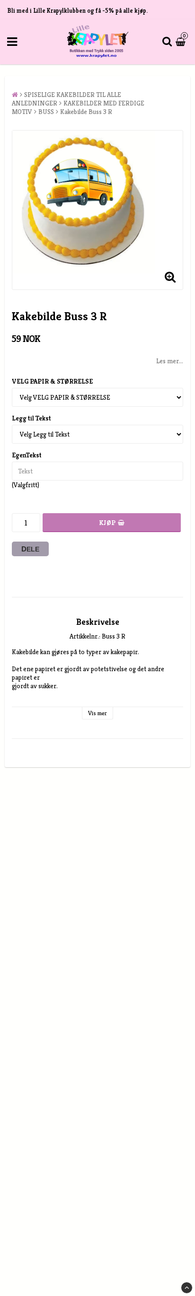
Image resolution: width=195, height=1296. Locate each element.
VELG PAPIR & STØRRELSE (52, 381)
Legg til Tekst (31, 418)
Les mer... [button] (169, 361)
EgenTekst (27, 455)
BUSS (46, 111)
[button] (182, 41)
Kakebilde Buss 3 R (86, 111)
